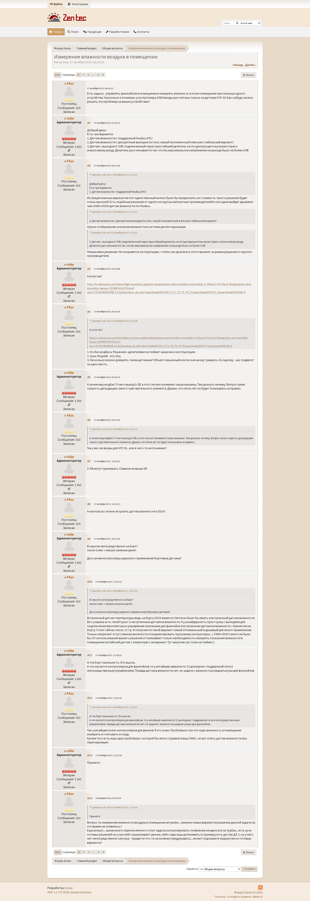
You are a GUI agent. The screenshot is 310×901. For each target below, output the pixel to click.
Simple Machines (81, 892)
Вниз (57, 75)
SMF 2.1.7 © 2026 (58, 892)
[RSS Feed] (260, 887)
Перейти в (192, 868)
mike (70, 118)
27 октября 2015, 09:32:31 (107, 377)
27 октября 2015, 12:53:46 (108, 755)
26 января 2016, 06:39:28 (108, 798)
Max (70, 83)
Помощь (220, 896)
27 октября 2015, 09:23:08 (107, 269)
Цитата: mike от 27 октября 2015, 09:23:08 (114, 321)
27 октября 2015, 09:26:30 (107, 311)
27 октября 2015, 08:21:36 (107, 165)
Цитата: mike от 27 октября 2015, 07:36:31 (114, 174)
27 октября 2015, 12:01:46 (108, 698)
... (93, 74)
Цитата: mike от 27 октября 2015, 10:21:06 (114, 591)
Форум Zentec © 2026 (248, 892)
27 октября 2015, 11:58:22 (108, 655)
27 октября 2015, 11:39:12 (108, 582)
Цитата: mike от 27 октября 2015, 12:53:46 (114, 807)
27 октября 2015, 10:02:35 (107, 461)
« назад (237, 65)
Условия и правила (239, 896)
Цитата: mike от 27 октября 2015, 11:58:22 (114, 707)
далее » (250, 65)
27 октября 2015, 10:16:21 (107, 504)
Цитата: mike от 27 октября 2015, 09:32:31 (114, 429)
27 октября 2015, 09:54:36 (107, 420)
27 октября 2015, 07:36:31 (107, 123)
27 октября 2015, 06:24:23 (100, 88)
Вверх (58, 852)
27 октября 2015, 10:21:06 (107, 539)
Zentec (68, 887)
